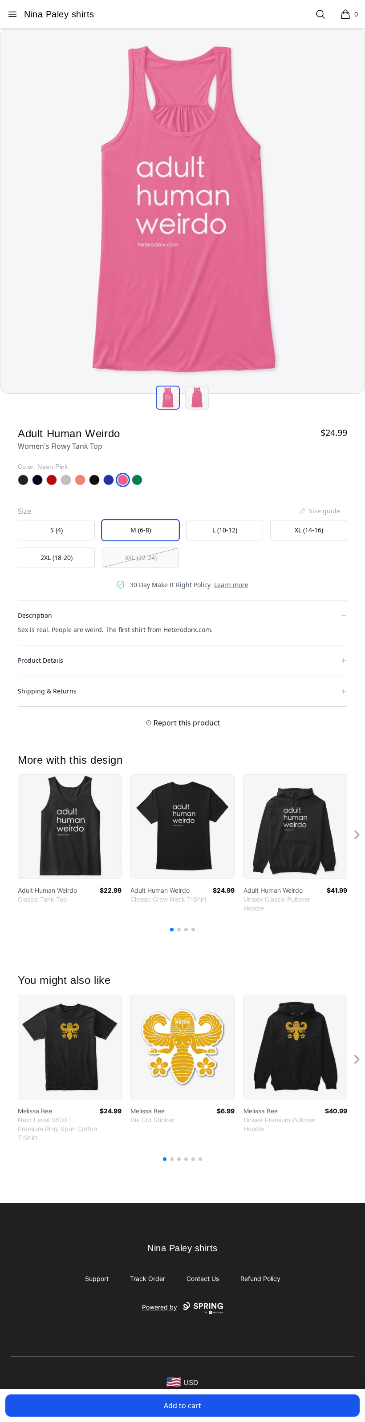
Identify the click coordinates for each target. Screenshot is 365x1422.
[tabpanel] (182, 211)
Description (35, 615)
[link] (69, 826)
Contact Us (203, 1278)
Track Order (147, 1278)
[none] (319, 511)
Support (97, 1278)
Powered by (159, 1307)
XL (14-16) (309, 530)
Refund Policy (260, 1278)
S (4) (56, 530)
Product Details (40, 660)
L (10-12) (224, 530)
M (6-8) (140, 530)
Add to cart (182, 1405)
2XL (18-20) (57, 557)
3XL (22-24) (141, 557)
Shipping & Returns (47, 691)
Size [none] (24, 511)
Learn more (231, 584)
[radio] (56, 530)
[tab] (168, 398)
